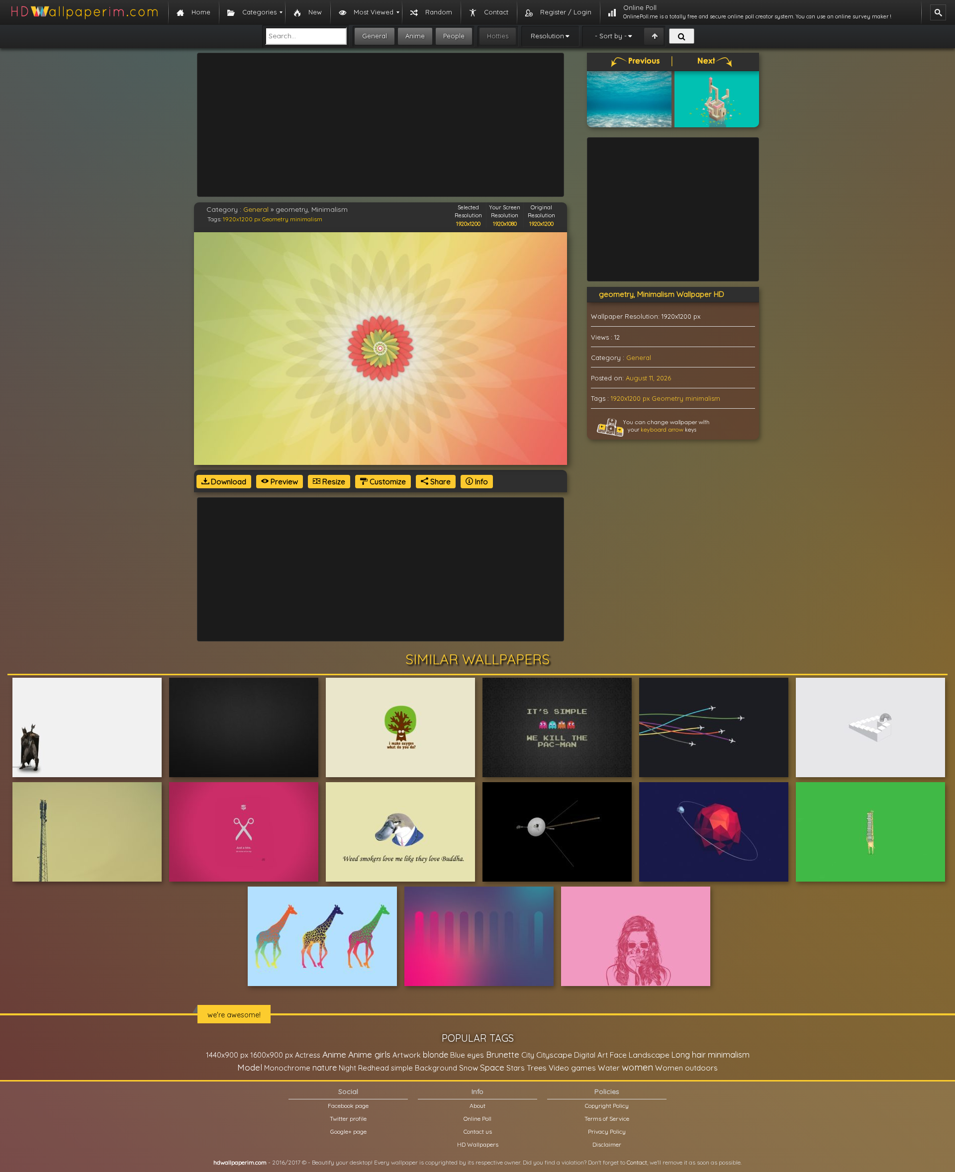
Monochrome (287, 1068)
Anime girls (369, 1054)
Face (618, 1055)
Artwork (406, 1055)
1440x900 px (227, 1055)
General (374, 36)
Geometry (275, 219)
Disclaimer (606, 1144)
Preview (283, 481)
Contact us (478, 1131)
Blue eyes (467, 1055)
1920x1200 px (242, 219)
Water (609, 1068)
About (477, 1105)
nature (324, 1068)
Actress (307, 1055)
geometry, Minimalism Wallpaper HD (661, 294)
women (637, 1067)
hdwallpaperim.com (240, 1162)
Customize (387, 481)
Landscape (649, 1055)
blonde (435, 1055)
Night (347, 1068)
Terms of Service (606, 1118)
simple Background (424, 1068)
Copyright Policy (607, 1105)
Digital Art (591, 1055)
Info (480, 481)
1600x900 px (271, 1055)
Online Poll (477, 1118)
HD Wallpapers (477, 1144)
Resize (332, 481)
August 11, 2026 (648, 378)
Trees (537, 1068)
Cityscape (554, 1055)
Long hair (688, 1055)
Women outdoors (686, 1068)
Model (249, 1067)
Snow (468, 1068)
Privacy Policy (607, 1131)
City (527, 1055)
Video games (572, 1068)
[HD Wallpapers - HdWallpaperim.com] (84, 12)
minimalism (306, 219)
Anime (415, 36)
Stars (515, 1068)
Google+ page (348, 1131)
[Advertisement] (380, 124)
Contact (637, 1162)
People (454, 36)
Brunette (502, 1054)
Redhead (373, 1068)
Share (439, 481)
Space (492, 1067)
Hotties (497, 36)
